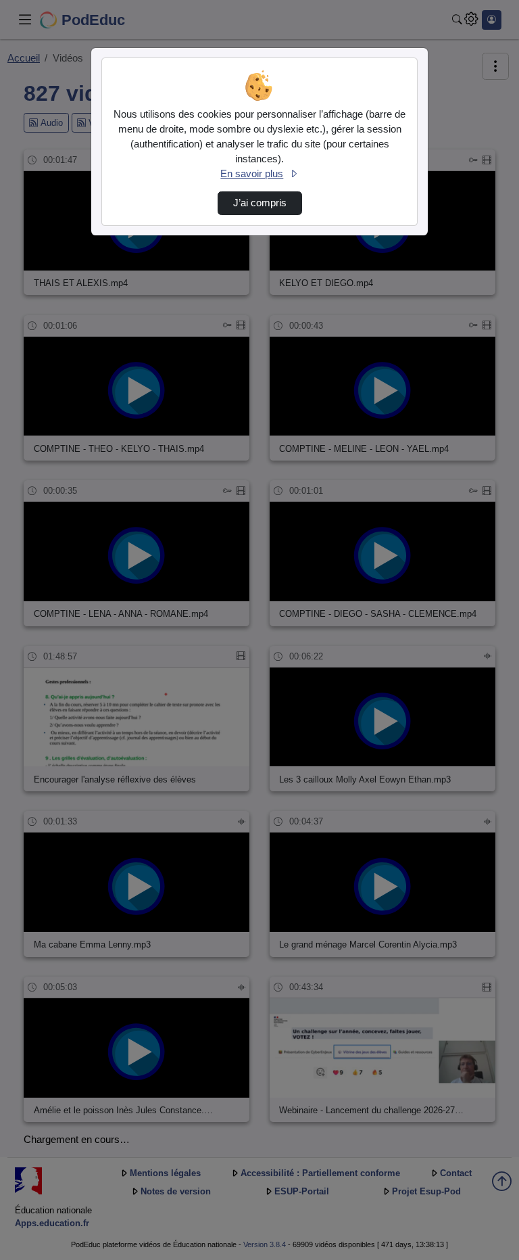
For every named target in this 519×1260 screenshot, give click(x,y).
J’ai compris (260, 202)
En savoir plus (251, 173)
